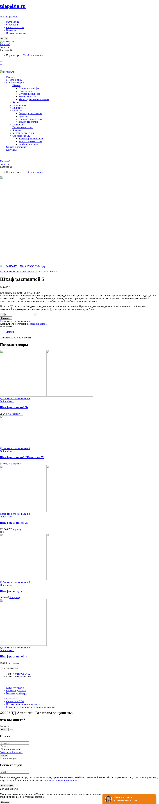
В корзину (6, 318)
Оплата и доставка (16, 690)
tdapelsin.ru (13, 6)
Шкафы (16, 85)
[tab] (82, 332)
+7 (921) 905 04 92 (9, 13)
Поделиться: (6, 326)
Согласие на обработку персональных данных (30, 707)
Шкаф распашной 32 (14, 407)
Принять (5, 802)
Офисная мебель (21, 135)
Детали (10, 332)
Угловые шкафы (27, 96)
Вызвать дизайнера (16, 33)
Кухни (15, 102)
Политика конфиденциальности (23, 704)
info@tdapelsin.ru (9, 16)
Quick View (6, 401)
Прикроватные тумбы (30, 119)
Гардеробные (19, 105)
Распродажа (12, 22)
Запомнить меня (12, 749)
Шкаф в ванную (11, 591)
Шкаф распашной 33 (14, 522)
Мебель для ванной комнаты (34, 99)
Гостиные (17, 124)
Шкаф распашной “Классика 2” (22, 457)
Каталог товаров (15, 687)
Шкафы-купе (25, 91)
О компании (12, 24)
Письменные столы (22, 127)
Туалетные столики (29, 121)
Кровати (23, 116)
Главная (4, 271)
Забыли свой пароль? (11, 752)
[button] (79, 44)
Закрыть (4, 47)
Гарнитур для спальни (30, 113)
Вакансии (11, 30)
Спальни (17, 110)
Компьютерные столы (30, 141)
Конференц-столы (28, 144)
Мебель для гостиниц (23, 133)
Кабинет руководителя (31, 138)
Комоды (16, 130)
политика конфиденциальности (60, 780)
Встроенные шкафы (29, 93)
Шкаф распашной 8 (13, 656)
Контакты (11, 698)
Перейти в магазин (33, 55)
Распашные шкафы (29, 88)
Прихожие (17, 107)
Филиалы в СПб (15, 27)
